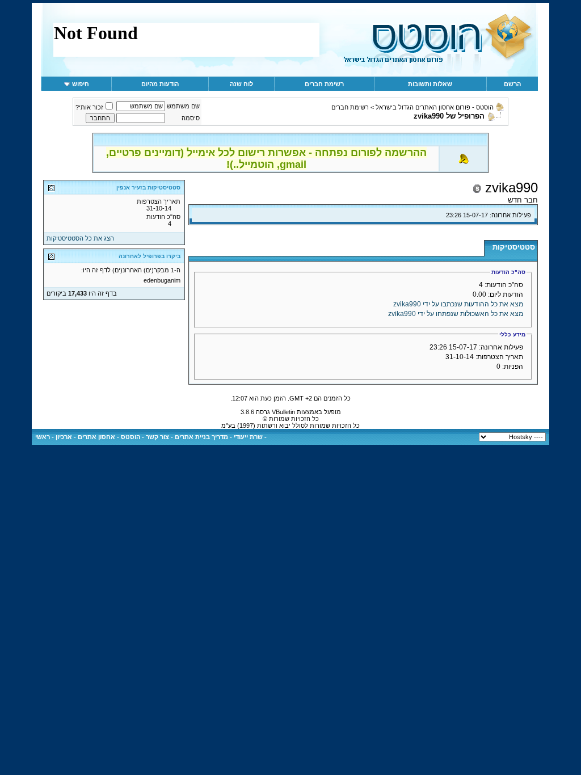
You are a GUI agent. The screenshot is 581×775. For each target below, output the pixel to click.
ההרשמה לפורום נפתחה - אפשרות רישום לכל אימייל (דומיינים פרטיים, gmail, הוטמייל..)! (266, 158)
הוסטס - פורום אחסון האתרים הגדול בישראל (435, 107)
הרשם (512, 84)
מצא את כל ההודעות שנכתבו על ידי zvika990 (458, 304)
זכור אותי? (89, 107)
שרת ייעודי (248, 436)
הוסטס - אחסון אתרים (109, 436)
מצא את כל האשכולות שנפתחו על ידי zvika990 (455, 314)
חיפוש (80, 84)
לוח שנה (241, 84)
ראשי (42, 436)
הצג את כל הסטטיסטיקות (80, 238)
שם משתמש (183, 106)
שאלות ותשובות (430, 84)
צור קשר (157, 436)
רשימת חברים (324, 84)
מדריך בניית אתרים (201, 436)
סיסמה (191, 118)
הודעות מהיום (160, 84)
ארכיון (64, 436)
